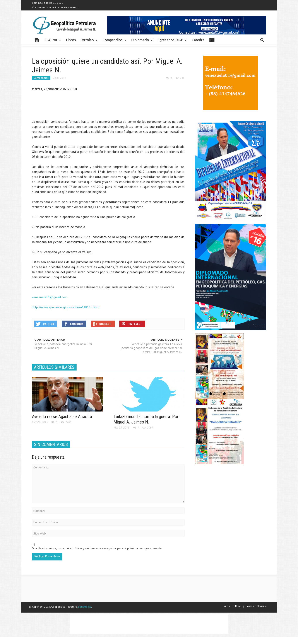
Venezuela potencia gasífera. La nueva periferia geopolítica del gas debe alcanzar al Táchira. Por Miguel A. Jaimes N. (152, 348)
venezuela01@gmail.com (49, 297)
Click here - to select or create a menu (54, 7)
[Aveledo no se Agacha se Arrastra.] (67, 394)
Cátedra (198, 40)
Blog (238, 606)
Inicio (227, 606)
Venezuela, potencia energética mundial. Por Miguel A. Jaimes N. (63, 346)
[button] (261, 39)
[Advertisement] (111, 106)
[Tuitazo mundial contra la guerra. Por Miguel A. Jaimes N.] (149, 394)
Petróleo (86, 42)
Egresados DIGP (169, 42)
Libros (71, 40)
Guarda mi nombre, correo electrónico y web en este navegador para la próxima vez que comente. (97, 548)
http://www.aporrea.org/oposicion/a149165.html (65, 307)
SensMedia (84, 606)
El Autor (49, 42)
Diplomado (139, 42)
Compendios (111, 42)
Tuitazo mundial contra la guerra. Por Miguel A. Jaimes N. (145, 419)
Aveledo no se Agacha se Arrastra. (62, 416)
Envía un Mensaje (256, 606)
